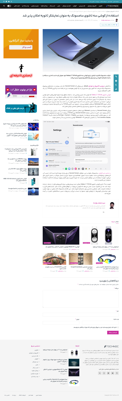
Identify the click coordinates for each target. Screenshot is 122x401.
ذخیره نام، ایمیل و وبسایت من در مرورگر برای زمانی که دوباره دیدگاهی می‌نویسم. (95, 327)
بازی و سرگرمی (35, 6)
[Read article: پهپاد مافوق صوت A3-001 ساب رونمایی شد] (33, 172)
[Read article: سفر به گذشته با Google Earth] (33, 191)
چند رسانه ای (25, 6)
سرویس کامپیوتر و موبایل (96, 86)
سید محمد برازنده (105, 20)
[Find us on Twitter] (117, 373)
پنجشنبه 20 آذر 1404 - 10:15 (91, 20)
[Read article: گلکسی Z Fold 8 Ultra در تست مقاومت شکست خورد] (54, 259)
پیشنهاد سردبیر (47, 243)
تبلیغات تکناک (103, 1)
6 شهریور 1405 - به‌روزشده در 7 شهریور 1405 (17, 153)
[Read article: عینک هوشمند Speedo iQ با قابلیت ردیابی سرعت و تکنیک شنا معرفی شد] (107, 259)
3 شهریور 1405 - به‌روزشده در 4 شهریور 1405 (17, 173)
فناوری (100, 6)
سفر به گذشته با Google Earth (17, 189)
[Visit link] (21, 43)
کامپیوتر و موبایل (92, 6)
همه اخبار (110, 1)
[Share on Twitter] (116, 85)
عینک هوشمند (99, 263)
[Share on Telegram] (116, 81)
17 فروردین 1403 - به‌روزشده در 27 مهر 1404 (17, 191)
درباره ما (97, 1)
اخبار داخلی (17, 6)
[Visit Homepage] (112, 6)
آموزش (75, 6)
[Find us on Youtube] (112, 373)
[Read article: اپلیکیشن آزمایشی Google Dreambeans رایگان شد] (80, 259)
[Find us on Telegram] (108, 373)
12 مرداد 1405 (23, 138)
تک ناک (117, 11)
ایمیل (77, 319)
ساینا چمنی (113, 249)
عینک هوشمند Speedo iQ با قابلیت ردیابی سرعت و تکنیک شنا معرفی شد (107, 268)
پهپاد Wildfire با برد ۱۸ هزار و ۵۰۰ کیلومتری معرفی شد (17, 160)
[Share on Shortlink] (116, 76)
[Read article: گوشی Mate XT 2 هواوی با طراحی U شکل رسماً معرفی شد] (61, 235)
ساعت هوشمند (86, 243)
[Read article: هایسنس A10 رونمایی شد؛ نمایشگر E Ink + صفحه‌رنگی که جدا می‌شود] (33, 152)
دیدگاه (116, 288)
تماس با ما (92, 1)
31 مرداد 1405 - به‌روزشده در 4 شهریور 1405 (17, 163)
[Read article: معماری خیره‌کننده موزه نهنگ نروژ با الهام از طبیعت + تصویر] (74, 362)
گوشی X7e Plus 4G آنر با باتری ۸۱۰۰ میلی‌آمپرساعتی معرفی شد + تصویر (16, 134)
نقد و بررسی (82, 6)
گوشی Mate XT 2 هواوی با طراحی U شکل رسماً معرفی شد (62, 247)
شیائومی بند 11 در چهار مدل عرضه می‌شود (106, 247)
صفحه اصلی (116, 1)
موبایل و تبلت (70, 20)
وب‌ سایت (116, 319)
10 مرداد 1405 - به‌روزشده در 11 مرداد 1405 (17, 128)
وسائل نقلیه (44, 6)
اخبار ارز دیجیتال (67, 6)
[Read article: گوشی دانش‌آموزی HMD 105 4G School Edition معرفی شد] (33, 182)
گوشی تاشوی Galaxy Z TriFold (101, 95)
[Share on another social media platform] (116, 89)
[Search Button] (4, 6)
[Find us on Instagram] (104, 373)
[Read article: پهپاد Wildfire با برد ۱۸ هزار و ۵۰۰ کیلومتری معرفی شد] (33, 162)
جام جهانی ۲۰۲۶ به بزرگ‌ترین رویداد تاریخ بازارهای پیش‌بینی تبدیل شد (15, 125)
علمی (58, 6)
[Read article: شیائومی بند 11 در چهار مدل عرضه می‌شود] (100, 235)
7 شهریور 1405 (106, 249)
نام (117, 311)
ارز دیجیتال (35, 362)
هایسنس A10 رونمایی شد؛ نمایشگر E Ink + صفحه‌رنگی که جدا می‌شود (16, 150)
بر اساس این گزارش (105, 173)
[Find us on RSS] (99, 373)
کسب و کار (52, 6)
